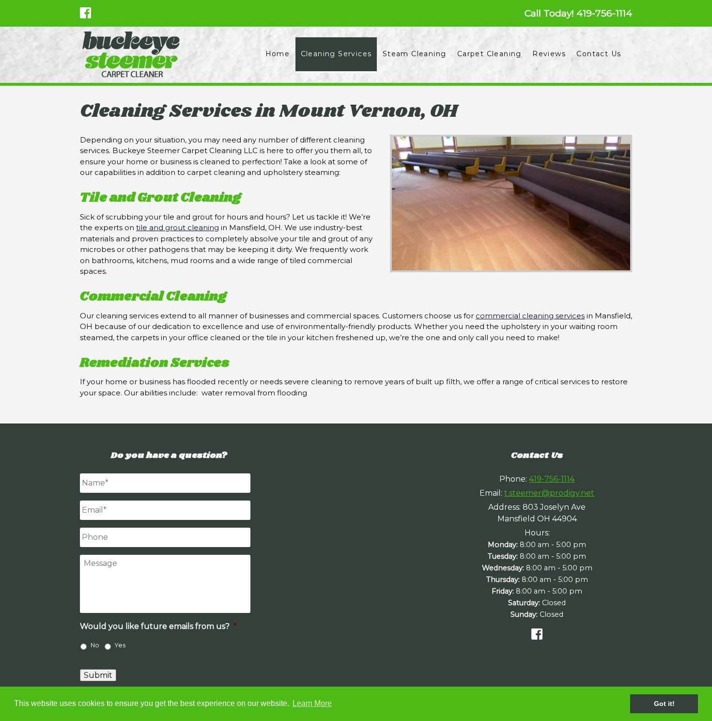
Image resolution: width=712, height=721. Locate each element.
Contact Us (598, 53)
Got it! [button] (664, 703)
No (95, 645)
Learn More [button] (312, 703)
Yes (120, 645)
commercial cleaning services (530, 315)
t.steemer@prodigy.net (549, 493)
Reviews (549, 53)
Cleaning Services (336, 53)
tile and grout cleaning (177, 227)
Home (277, 53)
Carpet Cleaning (489, 53)
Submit (98, 675)
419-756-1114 (551, 479)
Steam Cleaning (415, 53)
